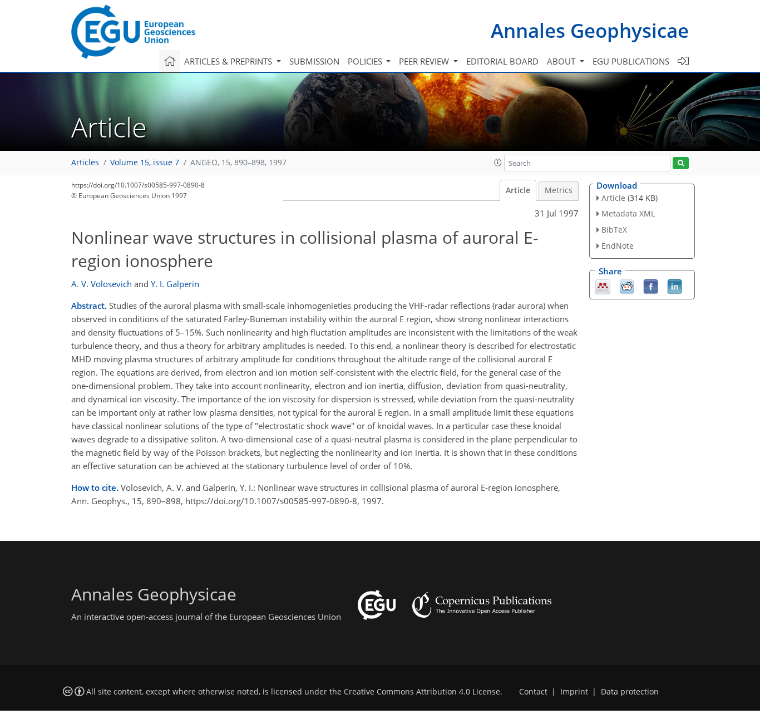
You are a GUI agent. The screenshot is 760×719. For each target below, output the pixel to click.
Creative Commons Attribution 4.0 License (422, 692)
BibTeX (614, 229)
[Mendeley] (602, 285)
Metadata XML (628, 213)
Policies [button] (366, 61)
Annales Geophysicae (590, 30)
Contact (533, 692)
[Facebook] (650, 285)
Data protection (630, 692)
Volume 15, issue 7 (144, 162)
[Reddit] (626, 285)
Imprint (574, 692)
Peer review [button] (425, 61)
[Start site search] (681, 163)
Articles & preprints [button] (229, 61)
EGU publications (631, 61)
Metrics (559, 190)
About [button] (562, 61)
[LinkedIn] (674, 285)
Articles (85, 162)
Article (518, 190)
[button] (498, 162)
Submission (314, 61)
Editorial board (502, 61)
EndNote (617, 245)
